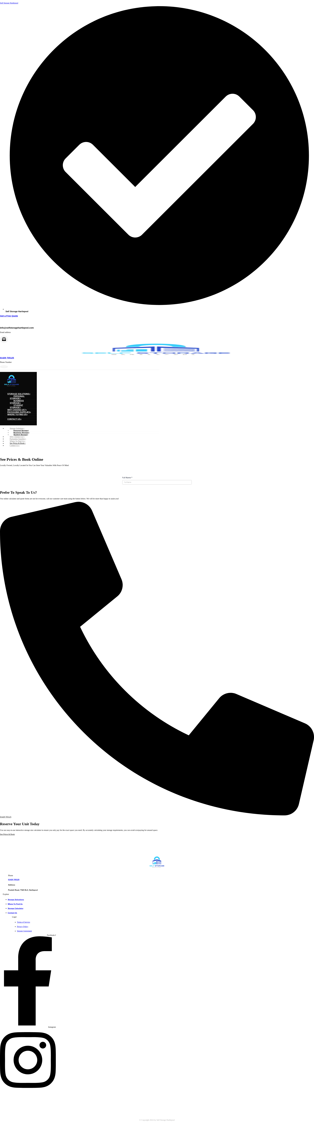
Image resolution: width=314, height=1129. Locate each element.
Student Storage (16, 406)
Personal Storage (17, 397)
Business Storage (17, 402)
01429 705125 (13, 880)
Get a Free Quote (9, 316)
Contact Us (14, 419)
